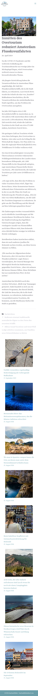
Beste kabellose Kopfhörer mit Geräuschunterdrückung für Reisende (16, 539)
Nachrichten (10, 314)
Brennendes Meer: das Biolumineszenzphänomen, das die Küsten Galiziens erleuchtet (18, 416)
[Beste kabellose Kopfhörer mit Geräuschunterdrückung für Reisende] (19, 531)
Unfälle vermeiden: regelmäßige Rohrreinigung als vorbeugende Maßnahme (17, 373)
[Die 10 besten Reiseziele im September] (19, 668)
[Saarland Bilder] (4, 3)
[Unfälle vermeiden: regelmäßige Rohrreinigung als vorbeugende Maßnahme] (19, 365)
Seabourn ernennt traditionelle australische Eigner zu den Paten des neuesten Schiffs (17, 320)
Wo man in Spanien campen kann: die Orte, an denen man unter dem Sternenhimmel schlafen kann (19, 460)
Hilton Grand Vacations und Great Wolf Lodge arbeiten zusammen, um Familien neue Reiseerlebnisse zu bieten (19, 330)
